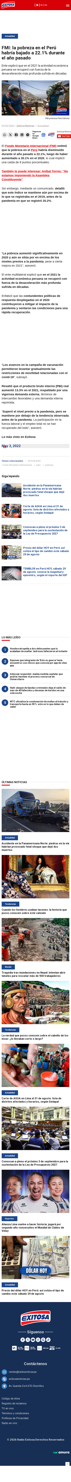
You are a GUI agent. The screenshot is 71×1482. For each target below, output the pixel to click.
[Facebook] (16, 135)
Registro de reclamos (14, 1403)
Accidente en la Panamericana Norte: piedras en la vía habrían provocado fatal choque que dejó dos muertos (43, 490)
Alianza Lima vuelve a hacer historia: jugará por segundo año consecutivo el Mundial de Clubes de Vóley (33, 1227)
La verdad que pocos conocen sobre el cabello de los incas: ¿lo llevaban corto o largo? (35, 1037)
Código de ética (11, 1398)
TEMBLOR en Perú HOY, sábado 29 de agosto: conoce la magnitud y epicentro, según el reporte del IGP (45, 572)
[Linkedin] (22, 135)
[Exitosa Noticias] (8, 5)
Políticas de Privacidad (15, 1418)
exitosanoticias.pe (19, 1378)
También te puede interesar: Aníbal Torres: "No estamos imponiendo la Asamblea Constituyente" (35, 175)
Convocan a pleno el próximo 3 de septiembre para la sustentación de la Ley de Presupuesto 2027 (45, 530)
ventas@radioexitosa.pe (23, 1371)
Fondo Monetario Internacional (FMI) (30, 146)
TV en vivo (8, 1408)
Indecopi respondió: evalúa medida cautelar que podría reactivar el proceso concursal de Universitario (36, 677)
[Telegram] (28, 135)
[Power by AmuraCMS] (61, 1452)
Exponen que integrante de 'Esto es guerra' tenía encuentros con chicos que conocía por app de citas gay (38, 663)
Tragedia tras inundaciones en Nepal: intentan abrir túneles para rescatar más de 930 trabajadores (34, 974)
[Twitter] (10, 135)
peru (38, 465)
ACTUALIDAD (34, 461)
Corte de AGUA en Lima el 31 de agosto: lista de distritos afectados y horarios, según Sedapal (46, 509)
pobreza (49, 465)
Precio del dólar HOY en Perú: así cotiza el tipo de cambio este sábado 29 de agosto (46, 551)
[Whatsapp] (4, 135)
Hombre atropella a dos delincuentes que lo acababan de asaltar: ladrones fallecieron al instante (38, 650)
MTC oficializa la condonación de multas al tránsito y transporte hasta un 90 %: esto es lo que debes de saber (39, 704)
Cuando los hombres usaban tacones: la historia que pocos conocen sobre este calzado (34, 911)
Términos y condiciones (15, 1413)
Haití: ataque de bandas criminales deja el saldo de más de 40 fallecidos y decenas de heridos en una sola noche (38, 690)
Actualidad (10, 36)
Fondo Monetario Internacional (17, 465)
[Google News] (43, 1340)
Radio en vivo (9, 1423)
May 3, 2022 (11, 446)
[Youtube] (33, 1340)
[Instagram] (38, 1340)
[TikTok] (48, 1340)
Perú (34, 150)
